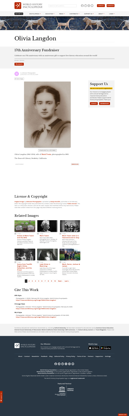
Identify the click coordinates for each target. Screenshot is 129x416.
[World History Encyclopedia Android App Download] (105, 348)
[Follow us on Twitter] (59, 365)
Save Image (19, 79)
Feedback (44, 356)
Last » (67, 281)
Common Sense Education (104, 328)
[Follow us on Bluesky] (62, 365)
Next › (60, 281)
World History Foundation (48, 370)
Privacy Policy (70, 356)
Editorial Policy (59, 356)
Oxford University (60, 328)
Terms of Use (81, 356)
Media (61, 14)
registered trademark (77, 378)
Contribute (74, 14)
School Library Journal (85, 330)
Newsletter (35, 356)
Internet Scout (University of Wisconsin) (27, 330)
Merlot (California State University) (53, 330)
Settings (108, 356)
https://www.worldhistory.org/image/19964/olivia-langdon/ (36, 300)
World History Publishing (45, 371)
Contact (27, 356)
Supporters (99, 356)
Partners (90, 356)
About (100, 14)
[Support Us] (1, 397)
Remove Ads (75, 164)
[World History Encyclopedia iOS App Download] (93, 348)
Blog (50, 356)
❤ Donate (19, 64)
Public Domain (72, 203)
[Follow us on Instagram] (69, 365)
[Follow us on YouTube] (73, 365)
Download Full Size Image (47, 150)
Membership (104, 103)
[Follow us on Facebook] (55, 365)
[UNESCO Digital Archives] (64, 391)
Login (111, 14)
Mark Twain (46, 154)
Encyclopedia (34, 14)
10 (55, 281)
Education (49, 14)
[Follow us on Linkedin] (66, 365)
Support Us (88, 14)
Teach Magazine (101, 330)
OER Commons (70, 330)
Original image (19, 201)
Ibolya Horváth (55, 201)
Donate (94, 103)
